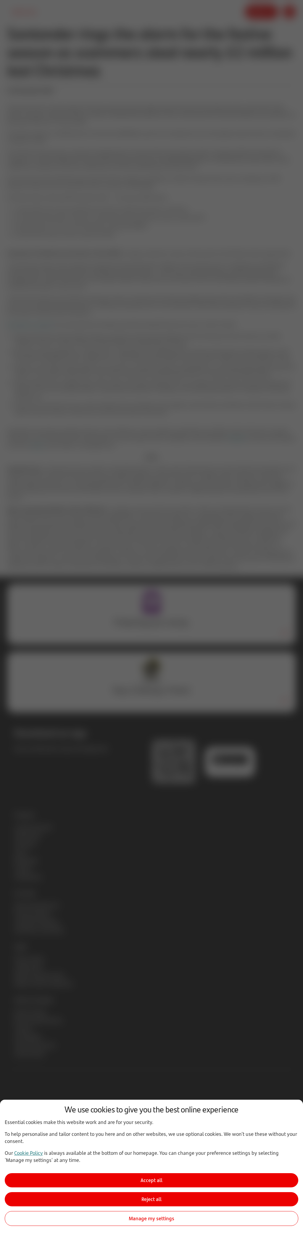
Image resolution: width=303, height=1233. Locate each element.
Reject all (151, 1199)
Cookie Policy (28, 1153)
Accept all (151, 1180)
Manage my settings (151, 1218)
